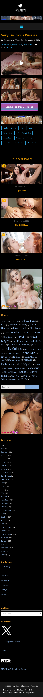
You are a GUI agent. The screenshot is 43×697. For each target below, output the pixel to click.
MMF (3, 514)
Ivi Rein (13, 344)
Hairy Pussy (5, 500)
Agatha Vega (6, 321)
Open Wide (21, 190)
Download (11, 48)
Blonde (5, 128)
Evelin (24, 337)
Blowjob (4, 462)
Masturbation (7, 133)
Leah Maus (14, 353)
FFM (2, 493)
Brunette (14, 128)
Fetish (3, 486)
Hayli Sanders (21, 341)
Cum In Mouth (6, 472)
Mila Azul (30, 359)
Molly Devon (9, 364)
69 (2, 445)
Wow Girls (28, 690)
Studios (3, 651)
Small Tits (4, 537)
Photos (3, 520)
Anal (2, 449)
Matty (4, 360)
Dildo (3, 483)
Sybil (27, 375)
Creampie (4, 469)
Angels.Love (30, 692)
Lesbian (30, 128)
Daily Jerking (5, 566)
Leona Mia (29, 353)
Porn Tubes (5, 576)
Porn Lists (4, 571)
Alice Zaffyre (28, 45)
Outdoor (4, 517)
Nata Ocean (9, 368)
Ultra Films (7, 692)
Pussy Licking (26, 133)
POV (17, 133)
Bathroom (4, 452)
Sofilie (24, 371)
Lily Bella (7, 356)
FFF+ (22, 128)
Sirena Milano (11, 372)
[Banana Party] (21, 241)
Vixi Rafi (26, 379)
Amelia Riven (17, 45)
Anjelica (5, 325)
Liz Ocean (18, 357)
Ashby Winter (15, 325)
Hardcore (4, 503)
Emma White (6, 45)
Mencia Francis (15, 360)
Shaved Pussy (7, 138)
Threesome (20, 138)
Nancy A (26, 364)
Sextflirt (4, 594)
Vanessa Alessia (15, 379)
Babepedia (5, 580)
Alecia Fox (17, 321)
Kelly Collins (14, 348)
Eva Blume (30, 333)
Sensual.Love (9, 40)
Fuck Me (4, 496)
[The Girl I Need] (21, 207)
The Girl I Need (21, 225)
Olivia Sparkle (21, 368)
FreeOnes (4, 585)
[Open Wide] (21, 173)
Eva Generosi (11, 337)
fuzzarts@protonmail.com (10, 642)
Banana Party (21, 259)
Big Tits (4, 455)
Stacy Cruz (17, 376)
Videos (29, 138)
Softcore (4, 541)
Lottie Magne (32, 357)
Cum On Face (6, 476)
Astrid (25, 325)
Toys (3, 551)
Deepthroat (5, 479)
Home (5, 690)
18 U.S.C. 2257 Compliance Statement (14, 669)
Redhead (4, 531)
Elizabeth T (21, 328)
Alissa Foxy (30, 320)
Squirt (3, 544)
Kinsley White (31, 349)
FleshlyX (4, 590)
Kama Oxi (25, 344)
